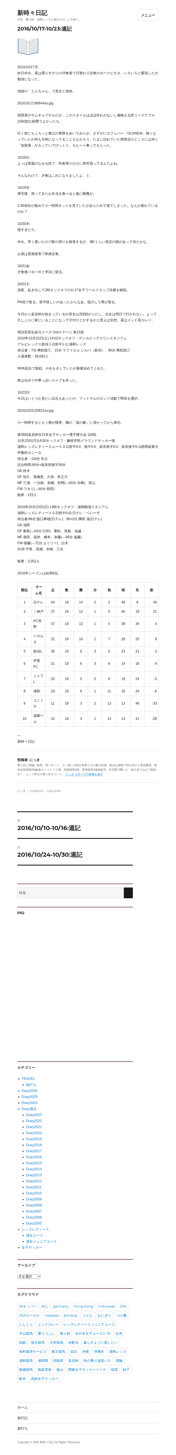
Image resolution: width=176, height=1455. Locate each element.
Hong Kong (83, 1306)
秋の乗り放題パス (97, 1361)
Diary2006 (34, 1217)
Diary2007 (34, 1211)
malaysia (51, 1315)
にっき (21, 791)
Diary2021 (34, 1127)
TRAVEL (28, 1079)
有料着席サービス (33, 1352)
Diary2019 (34, 1139)
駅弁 (22, 1379)
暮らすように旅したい (100, 1343)
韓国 (114, 1370)
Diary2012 (34, 1181)
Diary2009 (34, 1199)
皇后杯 (73, 1361)
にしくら (26, 1324)
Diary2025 (30, 1097)
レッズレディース (35, 1229)
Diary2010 (34, 1193)
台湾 (118, 1333)
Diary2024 (30, 1103)
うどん (87, 1315)
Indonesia (106, 1306)
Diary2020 (34, 1133)
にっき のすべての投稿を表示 (84, 774)
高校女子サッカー (44, 1379)
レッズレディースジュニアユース (89, 1324)
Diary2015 (34, 1163)
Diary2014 (34, 1169)
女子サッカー (32, 1247)
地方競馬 (38, 1343)
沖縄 (85, 1352)
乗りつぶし (46, 1333)
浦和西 (43, 1361)
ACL (44, 1306)
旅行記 (22, 1418)
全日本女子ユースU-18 (92, 1333)
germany (61, 1306)
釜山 (59, 1370)
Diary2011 (34, 1187)
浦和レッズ (117, 1352)
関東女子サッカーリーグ (87, 1370)
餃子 (126, 1370)
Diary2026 (30, 1091)
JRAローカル (29, 1315)
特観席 (58, 1361)
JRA (123, 1306)
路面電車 (45, 1370)
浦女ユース (34, 1235)
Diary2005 (34, 1223)
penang (70, 1315)
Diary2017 (34, 1151)
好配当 (73, 1343)
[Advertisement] (50, 986)
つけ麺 (121, 1315)
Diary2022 (34, 1121)
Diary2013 (34, 1175)
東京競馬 (58, 1352)
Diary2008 (34, 1205)
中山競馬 (26, 1333)
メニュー (148, 15)
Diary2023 (34, 1115)
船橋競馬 (26, 1370)
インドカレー (48, 1324)
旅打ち (31, 1085)
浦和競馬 (26, 1361)
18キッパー (27, 1306)
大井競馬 (56, 1343)
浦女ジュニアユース (41, 1241)
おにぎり (104, 1315)
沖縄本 (99, 1352)
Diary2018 (34, 1145)
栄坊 (73, 1352)
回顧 (22, 1343)
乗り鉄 (65, 1333)
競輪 (119, 1361)
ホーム (22, 1407)
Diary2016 (54, 791)
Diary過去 (29, 1109)
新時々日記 (32, 12)
